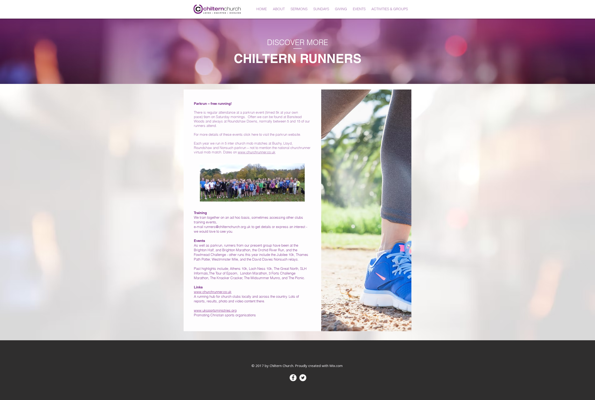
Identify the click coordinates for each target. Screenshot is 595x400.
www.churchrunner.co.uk (256, 152)
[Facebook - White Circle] (293, 377)
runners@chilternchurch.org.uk (227, 227)
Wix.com (336, 365)
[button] (279, 9)
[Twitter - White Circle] (302, 377)
